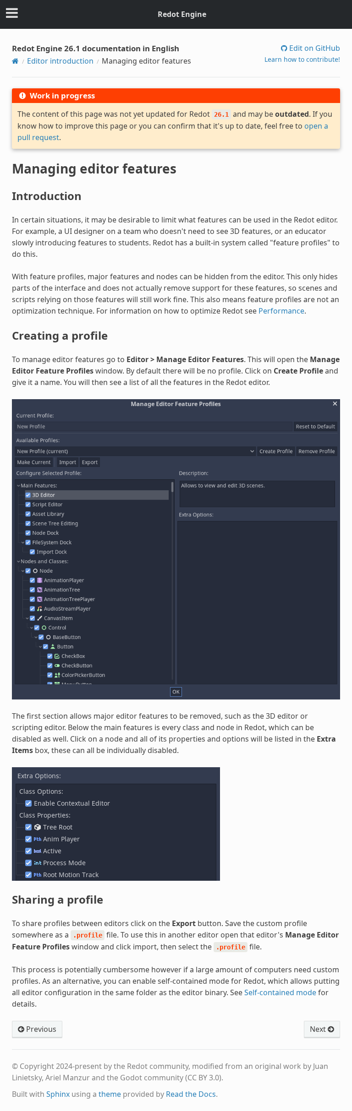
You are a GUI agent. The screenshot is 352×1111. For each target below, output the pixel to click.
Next (319, 1029)
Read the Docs (191, 1094)
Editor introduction (60, 61)
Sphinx (58, 1094)
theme (110, 1094)
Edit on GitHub (313, 48)
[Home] (15, 61)
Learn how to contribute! (302, 59)
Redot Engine (182, 14)
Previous (40, 1029)
